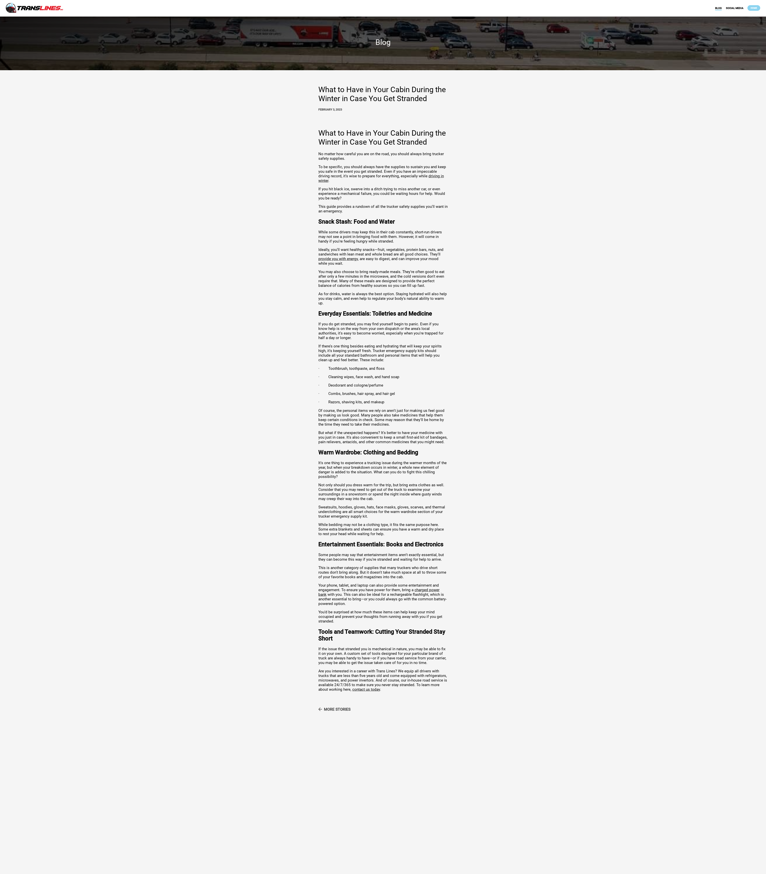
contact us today (366, 689)
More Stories (337, 709)
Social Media (734, 8)
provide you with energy (338, 258)
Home (754, 8)
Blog (718, 8)
